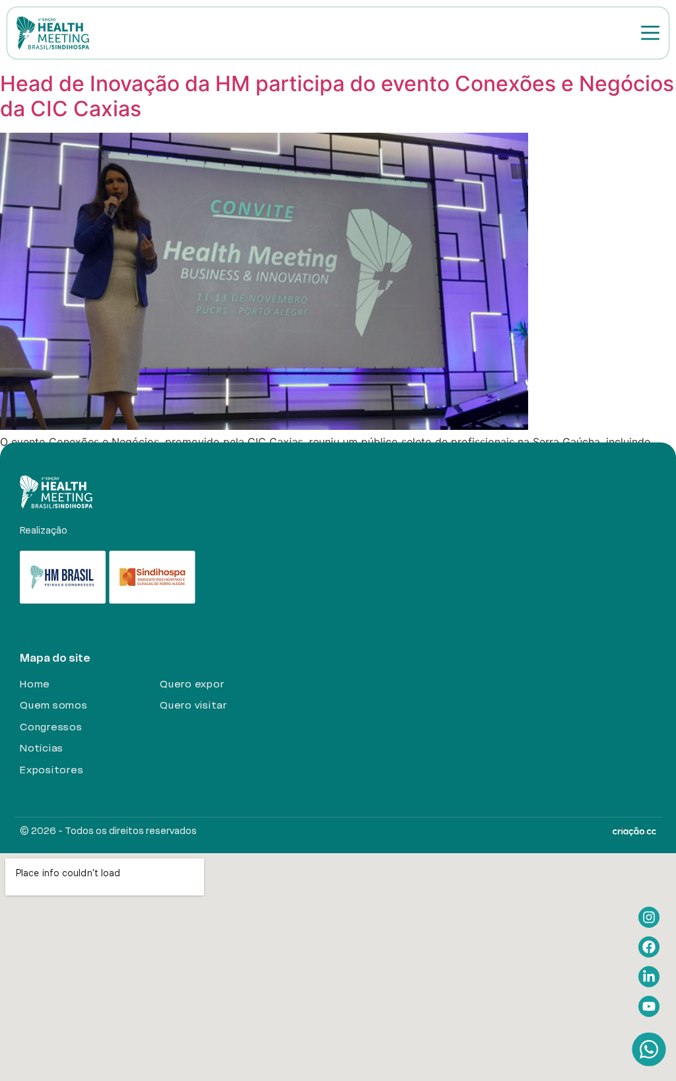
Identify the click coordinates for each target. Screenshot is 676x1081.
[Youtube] (648, 1006)
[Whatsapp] (649, 1049)
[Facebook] (648, 947)
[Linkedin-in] (648, 976)
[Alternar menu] (650, 33)
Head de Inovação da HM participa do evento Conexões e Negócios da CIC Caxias (337, 96)
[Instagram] (648, 917)
